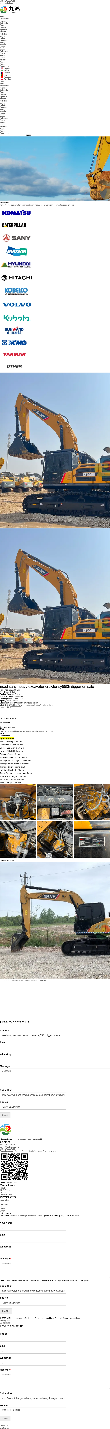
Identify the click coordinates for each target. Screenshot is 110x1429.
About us (3, 60)
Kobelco (3, 34)
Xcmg (2, 42)
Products (8, 205)
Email (3, 1042)
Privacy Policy (6, 1320)
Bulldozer (4, 51)
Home (2, 17)
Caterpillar (4, 23)
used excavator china (9, 731)
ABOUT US (5, 1190)
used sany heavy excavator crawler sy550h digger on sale (50, 205)
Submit (5, 1115)
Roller (2, 55)
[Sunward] (14, 336)
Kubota (3, 38)
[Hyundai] (16, 270)
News (2, 62)
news (2, 81)
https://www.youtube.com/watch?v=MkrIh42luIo (33, 705)
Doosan (3, 27)
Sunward (3, 40)
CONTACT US (6, 1194)
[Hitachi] (16, 283)
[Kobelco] (16, 297)
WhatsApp (5, 1054)
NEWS (3, 1192)
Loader (3, 49)
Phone (4, 1334)
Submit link (6, 1090)
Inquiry (3, 707)
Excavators (4, 19)
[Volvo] (16, 310)
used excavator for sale (28, 731)
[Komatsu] (16, 218)
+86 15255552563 (7, 1)
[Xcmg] (14, 347)
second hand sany (46, 731)
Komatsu (3, 21)
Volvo (2, 36)
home (2, 205)
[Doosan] (16, 257)
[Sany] (16, 244)
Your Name (6, 1223)
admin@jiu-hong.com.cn (10, 3)
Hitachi (3, 32)
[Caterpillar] (14, 230)
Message (5, 1066)
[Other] (14, 371)
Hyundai (3, 30)
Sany (2, 25)
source (4, 1405)
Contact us (4, 66)
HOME (3, 1188)
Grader (3, 53)
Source (4, 1102)
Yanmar (3, 45)
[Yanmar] (14, 359)
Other (2, 47)
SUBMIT (5, 1311)
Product (4, 1030)
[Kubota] (16, 324)
